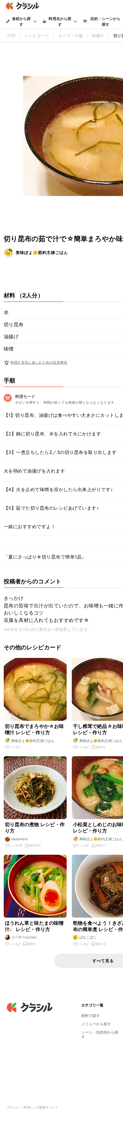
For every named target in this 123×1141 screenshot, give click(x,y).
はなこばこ (88, 937)
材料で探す (90, 1015)
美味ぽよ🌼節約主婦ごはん (42, 252)
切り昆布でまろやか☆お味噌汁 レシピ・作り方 (34, 729)
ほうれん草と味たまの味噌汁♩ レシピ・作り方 (34, 926)
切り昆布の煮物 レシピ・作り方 (35, 828)
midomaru (19, 839)
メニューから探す (96, 1024)
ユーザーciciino (24, 937)
